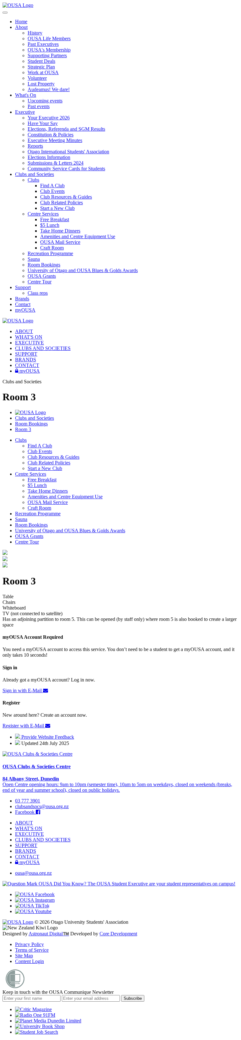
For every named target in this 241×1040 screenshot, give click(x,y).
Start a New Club (57, 208)
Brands (22, 298)
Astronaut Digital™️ (49, 933)
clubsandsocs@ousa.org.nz (42, 806)
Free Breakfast (54, 219)
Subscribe (133, 998)
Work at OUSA (43, 72)
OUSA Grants (42, 276)
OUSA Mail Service (60, 242)
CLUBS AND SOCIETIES (43, 348)
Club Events (52, 191)
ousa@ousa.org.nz (33, 873)
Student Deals (41, 61)
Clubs (33, 180)
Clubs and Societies (34, 174)
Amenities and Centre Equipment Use (77, 236)
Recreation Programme (50, 253)
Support (23, 287)
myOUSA (25, 310)
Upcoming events (45, 100)
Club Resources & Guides (66, 197)
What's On (25, 95)
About (21, 27)
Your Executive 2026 (49, 117)
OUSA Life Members (49, 38)
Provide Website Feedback (47, 737)
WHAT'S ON (28, 337)
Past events (39, 106)
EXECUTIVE (29, 342)
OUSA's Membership (49, 49)
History (35, 33)
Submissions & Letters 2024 (55, 163)
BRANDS (25, 359)
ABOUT (24, 331)
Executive (25, 112)
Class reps (38, 293)
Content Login (29, 961)
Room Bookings (44, 264)
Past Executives (43, 44)
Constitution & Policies (50, 134)
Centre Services (43, 213)
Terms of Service (32, 950)
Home (21, 21)
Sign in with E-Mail (23, 690)
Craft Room (52, 247)
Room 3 (23, 429)
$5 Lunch (49, 225)
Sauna (34, 259)
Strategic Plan (41, 66)
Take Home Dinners (60, 230)
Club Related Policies (61, 202)
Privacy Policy (29, 944)
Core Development (118, 933)
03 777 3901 (27, 800)
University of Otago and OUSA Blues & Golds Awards (83, 270)
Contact (22, 304)
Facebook (25, 812)
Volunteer (37, 78)
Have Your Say (43, 123)
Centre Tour (39, 281)
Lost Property (41, 83)
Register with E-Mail (24, 725)
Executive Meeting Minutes (55, 140)
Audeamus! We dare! (49, 89)
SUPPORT (26, 354)
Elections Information (49, 157)
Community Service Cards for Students (66, 168)
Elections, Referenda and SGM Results (66, 129)
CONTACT (27, 365)
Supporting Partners (47, 55)
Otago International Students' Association (68, 151)
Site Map (24, 955)
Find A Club (52, 185)
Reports (35, 146)
